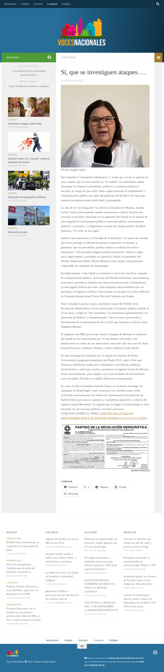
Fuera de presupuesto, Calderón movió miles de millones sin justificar (20, 568)
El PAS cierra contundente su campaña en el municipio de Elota (22, 546)
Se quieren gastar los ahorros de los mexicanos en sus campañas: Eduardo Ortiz (139, 580)
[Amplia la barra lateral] (158, 57)
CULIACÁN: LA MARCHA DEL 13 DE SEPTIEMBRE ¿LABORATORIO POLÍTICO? (101, 606)
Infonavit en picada (17, 232)
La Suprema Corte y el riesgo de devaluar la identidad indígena (61, 576)
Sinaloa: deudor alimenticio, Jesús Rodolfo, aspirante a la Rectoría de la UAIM (22, 590)
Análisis (25, 4)
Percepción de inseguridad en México (27, 197)
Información (10, 4)
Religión (66, 4)
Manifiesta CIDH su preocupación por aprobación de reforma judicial (62, 595)
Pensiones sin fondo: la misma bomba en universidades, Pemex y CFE (139, 561)
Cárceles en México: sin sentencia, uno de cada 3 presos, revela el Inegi (137, 542)
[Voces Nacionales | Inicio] (82, 30)
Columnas (52, 4)
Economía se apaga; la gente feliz (25, 123)
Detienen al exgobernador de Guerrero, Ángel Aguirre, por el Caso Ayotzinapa (100, 542)
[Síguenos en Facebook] (49, 57)
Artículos (38, 4)
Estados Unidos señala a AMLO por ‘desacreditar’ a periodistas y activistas (60, 557)
